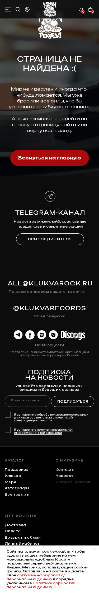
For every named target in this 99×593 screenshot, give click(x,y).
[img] (50, 9)
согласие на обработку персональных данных (36, 577)
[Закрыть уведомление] (95, 549)
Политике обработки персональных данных (41, 585)
